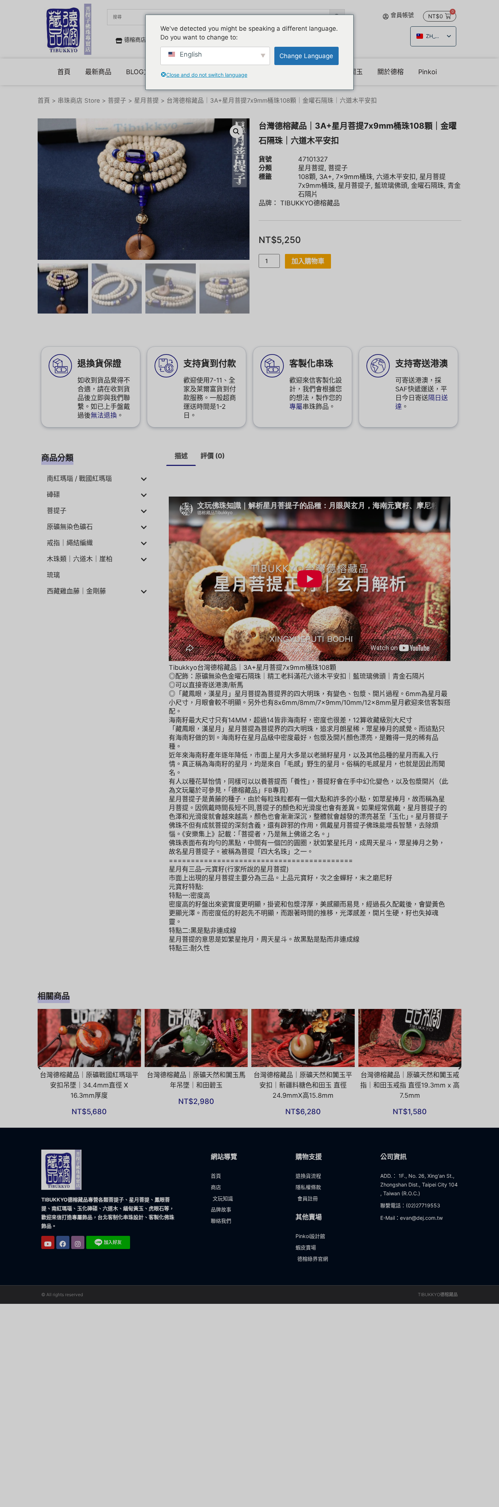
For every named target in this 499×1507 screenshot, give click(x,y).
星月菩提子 (354, 205)
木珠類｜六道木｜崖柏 (80, 578)
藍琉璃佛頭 (390, 205)
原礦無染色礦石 (70, 546)
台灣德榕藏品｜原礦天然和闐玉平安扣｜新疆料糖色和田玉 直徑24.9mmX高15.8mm (303, 1104)
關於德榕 (413, 73)
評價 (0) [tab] (213, 475)
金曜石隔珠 (427, 205)
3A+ (325, 196)
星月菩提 (146, 120)
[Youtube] (47, 1261)
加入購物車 (308, 280)
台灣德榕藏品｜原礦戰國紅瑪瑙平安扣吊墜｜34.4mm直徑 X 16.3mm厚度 (89, 1104)
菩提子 (117, 120)
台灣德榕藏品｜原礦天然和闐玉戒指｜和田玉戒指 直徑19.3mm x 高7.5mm (410, 1104)
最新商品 (98, 73)
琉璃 (53, 594)
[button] (236, 150)
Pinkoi (66, 91)
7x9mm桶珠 (354, 196)
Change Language (306, 56)
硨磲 (53, 514)
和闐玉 (376, 73)
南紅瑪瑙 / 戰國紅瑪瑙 (79, 498)
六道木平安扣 (396, 196)
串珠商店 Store (79, 120)
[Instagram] (77, 1261)
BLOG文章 (141, 73)
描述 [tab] (181, 475)
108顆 (307, 196)
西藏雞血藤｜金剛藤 (76, 610)
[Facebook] (62, 1261)
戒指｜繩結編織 (70, 562)
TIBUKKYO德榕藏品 (310, 222)
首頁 (64, 73)
